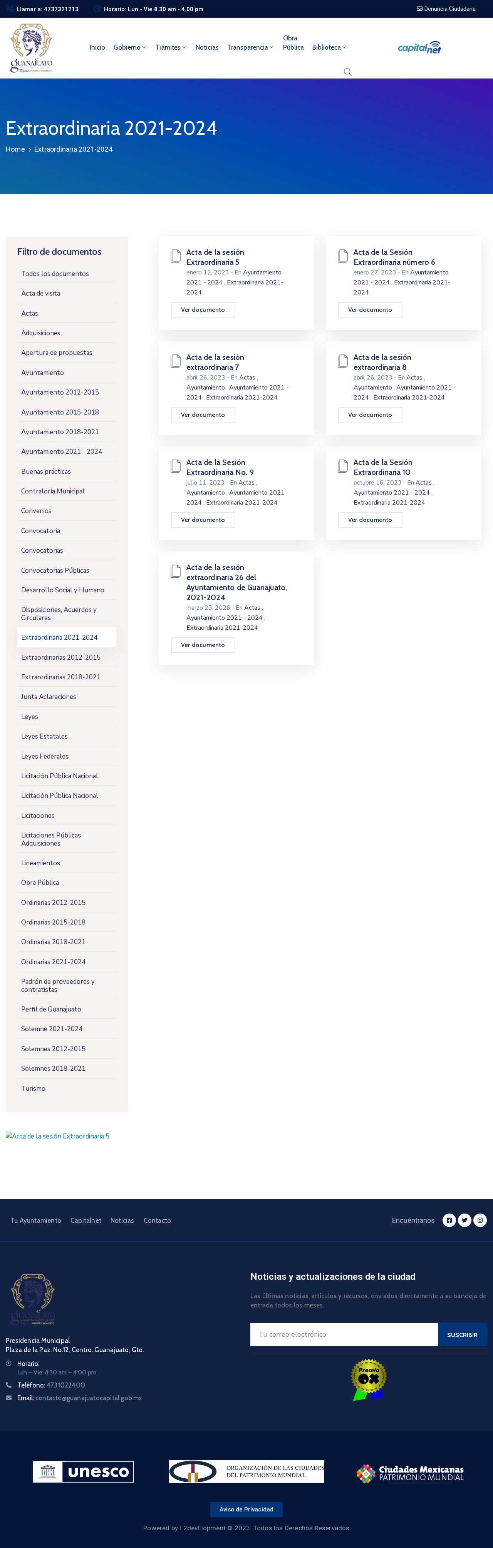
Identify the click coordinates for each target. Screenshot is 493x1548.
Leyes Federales (45, 756)
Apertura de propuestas (56, 352)
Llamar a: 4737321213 (48, 9)
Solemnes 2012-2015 (53, 1049)
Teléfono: (51, 1385)
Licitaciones (38, 815)
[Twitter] (464, 1220)
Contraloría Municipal (53, 491)
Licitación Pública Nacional (59, 776)
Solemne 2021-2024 (51, 1029)
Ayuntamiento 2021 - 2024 (61, 451)
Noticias (207, 47)
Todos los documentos (55, 273)
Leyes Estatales (44, 736)
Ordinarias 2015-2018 (53, 922)
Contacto (157, 1220)
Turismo (33, 1088)
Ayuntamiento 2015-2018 (60, 412)
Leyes (29, 716)
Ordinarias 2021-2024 (53, 962)
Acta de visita (40, 293)
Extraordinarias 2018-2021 (61, 677)
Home (15, 149)
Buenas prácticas (46, 471)
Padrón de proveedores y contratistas (58, 985)
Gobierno (127, 47)
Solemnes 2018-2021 (53, 1068)
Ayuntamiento (42, 372)
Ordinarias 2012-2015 (53, 902)
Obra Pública (40, 882)
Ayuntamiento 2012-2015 (60, 392)
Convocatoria (40, 531)
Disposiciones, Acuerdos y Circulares (59, 613)
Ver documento (203, 309)
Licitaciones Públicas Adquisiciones (51, 839)
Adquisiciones (40, 333)
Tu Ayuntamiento (35, 1220)
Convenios (36, 511)
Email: (79, 1398)
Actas (29, 313)
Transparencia (247, 47)
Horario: (28, 1363)
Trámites (168, 47)
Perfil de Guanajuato (51, 1009)
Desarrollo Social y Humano (62, 590)
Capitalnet (85, 1220)
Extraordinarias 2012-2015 (61, 657)
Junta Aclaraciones (48, 696)
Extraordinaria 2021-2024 (59, 637)
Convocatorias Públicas (55, 570)
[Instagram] (480, 1220)
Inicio (97, 47)
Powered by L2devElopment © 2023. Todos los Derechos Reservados (246, 1528)
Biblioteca (326, 47)
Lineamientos (40, 863)
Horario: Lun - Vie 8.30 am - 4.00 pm (153, 9)
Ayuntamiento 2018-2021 (60, 432)
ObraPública (293, 42)
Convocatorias (42, 550)
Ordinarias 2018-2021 (53, 942)
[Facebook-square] (449, 1220)
